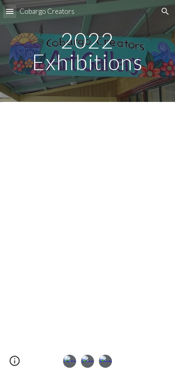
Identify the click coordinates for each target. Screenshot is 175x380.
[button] (10, 11)
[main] (88, 51)
